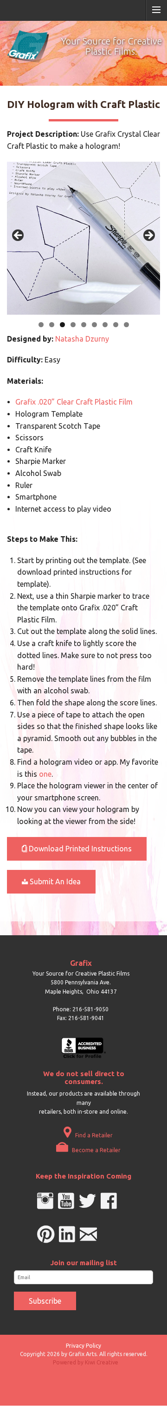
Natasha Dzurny (82, 339)
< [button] (19, 236)
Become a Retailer (96, 1150)
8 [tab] (115, 324)
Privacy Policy (83, 1346)
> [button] (148, 236)
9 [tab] (126, 324)
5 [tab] (83, 324)
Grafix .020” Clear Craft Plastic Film (74, 402)
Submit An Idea (54, 881)
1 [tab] (41, 324)
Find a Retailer (93, 1135)
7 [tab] (105, 324)
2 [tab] (51, 324)
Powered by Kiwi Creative (85, 1362)
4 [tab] (73, 324)
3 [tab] (62, 324)
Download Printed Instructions (79, 848)
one (45, 774)
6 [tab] (94, 324)
